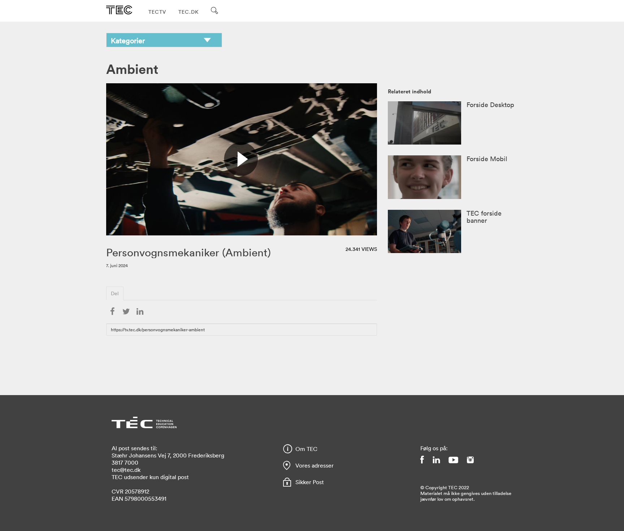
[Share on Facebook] (112, 312)
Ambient (132, 68)
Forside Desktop (490, 104)
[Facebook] (422, 460)
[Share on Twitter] (126, 312)
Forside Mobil (487, 158)
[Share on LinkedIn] (140, 312)
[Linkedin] (436, 460)
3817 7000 (125, 462)
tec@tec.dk (126, 469)
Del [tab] (115, 293)
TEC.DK (188, 11)
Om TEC (306, 448)
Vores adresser (314, 465)
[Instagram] (470, 460)
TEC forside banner (484, 217)
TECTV (157, 11)
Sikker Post (309, 482)
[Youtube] (453, 460)
